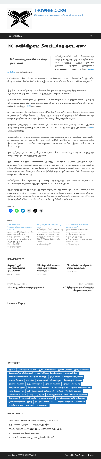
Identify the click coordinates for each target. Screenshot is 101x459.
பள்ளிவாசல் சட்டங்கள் (17, 394)
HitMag (90, 455)
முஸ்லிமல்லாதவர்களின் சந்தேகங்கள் (71, 398)
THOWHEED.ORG (50, 10)
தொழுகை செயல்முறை (71, 384)
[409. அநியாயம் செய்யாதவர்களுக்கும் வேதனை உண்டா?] (22, 235)
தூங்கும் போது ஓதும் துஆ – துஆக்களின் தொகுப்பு (32, 437)
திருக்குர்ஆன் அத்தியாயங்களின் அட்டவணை (16, 268)
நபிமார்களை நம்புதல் (60, 387)
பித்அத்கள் (40, 394)
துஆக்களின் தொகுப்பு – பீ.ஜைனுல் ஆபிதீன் (29, 425)
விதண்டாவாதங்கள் (65, 402)
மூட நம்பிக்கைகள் (42, 402)
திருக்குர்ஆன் (55, 380)
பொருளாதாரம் (14, 398)
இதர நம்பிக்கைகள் (81, 369)
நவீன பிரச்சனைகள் (16, 391)
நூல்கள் (60, 391)
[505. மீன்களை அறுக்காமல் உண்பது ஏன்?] (80, 234)
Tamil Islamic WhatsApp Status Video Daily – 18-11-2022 (33, 420)
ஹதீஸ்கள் (30, 405)
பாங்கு (31, 394)
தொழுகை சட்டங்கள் (52, 384)
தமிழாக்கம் (30, 380)
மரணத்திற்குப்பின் (29, 398)
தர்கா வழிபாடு (42, 380)
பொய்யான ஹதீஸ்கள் (78, 394)
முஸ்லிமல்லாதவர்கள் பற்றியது (20, 402)
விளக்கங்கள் (80, 402)
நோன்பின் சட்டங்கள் (73, 391)
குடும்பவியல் (55, 377)
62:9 (29, 106)
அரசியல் (12, 369)
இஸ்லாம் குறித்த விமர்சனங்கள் (21, 373)
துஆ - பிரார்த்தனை (34, 384)
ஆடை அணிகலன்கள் (47, 369)
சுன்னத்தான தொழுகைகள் (72, 377)
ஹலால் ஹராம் (42, 405)
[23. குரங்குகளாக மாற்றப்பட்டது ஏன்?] (51, 234)
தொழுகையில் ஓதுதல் (17, 387)
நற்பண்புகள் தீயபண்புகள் (81, 387)
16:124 (90, 128)
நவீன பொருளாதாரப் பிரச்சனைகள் (40, 391)
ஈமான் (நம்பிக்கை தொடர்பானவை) (48, 373)
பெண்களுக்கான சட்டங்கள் (57, 394)
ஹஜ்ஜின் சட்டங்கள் (16, 405)
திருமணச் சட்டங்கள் (16, 384)
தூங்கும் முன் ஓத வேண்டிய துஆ (24, 433)
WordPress (79, 455)
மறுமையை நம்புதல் (46, 398)
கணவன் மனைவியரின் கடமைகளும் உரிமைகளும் (28, 377)
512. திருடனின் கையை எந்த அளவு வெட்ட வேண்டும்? (48, 268)
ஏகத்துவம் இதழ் (71, 373)
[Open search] (91, 36)
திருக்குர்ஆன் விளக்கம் (73, 380)
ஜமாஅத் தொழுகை (16, 380)
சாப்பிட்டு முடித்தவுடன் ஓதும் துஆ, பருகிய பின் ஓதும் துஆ (35, 429)
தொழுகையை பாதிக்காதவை (38, 387)
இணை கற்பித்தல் (65, 369)
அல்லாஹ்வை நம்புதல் (27, 369)
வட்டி (53, 402)
